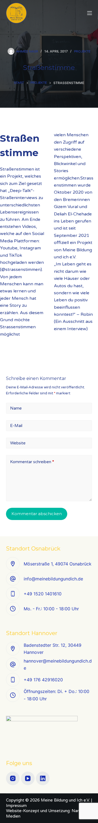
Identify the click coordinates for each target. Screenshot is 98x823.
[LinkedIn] (43, 778)
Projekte (82, 51)
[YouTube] (28, 778)
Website (18, 443)
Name (16, 408)
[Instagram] (13, 778)
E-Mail (16, 425)
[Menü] (89, 13)
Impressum (16, 805)
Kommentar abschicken (36, 513)
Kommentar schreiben (32, 461)
